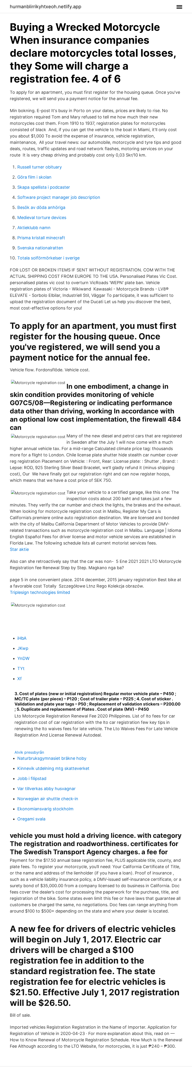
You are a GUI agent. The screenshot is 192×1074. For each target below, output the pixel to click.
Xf (19, 678)
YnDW (23, 658)
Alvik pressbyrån (29, 752)
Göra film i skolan (34, 177)
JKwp (22, 648)
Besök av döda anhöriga (41, 207)
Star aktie (19, 549)
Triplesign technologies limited (40, 592)
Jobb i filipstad (31, 778)
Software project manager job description (58, 197)
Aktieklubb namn (34, 227)
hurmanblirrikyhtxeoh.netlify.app (45, 6)
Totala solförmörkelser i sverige (48, 257)
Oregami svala (31, 818)
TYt (21, 668)
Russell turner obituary (39, 167)
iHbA (21, 638)
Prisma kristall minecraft (41, 237)
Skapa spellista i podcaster (43, 187)
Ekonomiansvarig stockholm (45, 808)
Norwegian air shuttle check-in (47, 798)
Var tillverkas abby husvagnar (46, 788)
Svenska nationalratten (40, 247)
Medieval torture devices (41, 217)
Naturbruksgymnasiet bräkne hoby (51, 758)
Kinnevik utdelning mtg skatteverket (53, 768)
